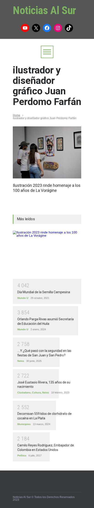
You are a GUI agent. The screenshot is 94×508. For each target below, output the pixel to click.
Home (16, 115)
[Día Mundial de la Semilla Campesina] (47, 255)
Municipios (24, 424)
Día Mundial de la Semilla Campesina (43, 292)
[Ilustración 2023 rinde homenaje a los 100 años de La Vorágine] (47, 152)
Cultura (36, 392)
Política (21, 455)
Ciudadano (24, 392)
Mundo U (22, 298)
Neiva (20, 361)
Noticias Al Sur (44, 10)
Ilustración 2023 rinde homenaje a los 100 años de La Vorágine (47, 188)
